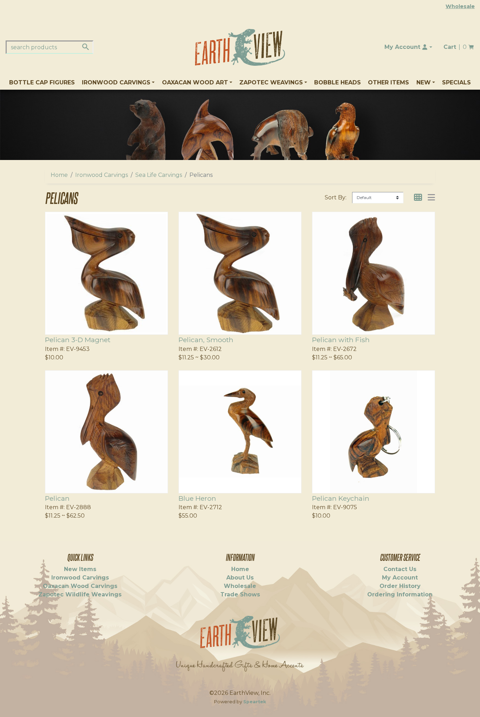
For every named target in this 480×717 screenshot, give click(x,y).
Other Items (388, 82)
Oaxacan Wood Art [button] (195, 82)
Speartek (254, 701)
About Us (240, 577)
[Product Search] (85, 46)
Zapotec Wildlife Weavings (80, 594)
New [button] (423, 82)
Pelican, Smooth (206, 339)
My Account (400, 577)
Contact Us (399, 569)
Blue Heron (197, 498)
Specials (456, 82)
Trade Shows (240, 594)
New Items (80, 569)
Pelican (57, 498)
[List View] (431, 197)
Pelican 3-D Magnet (77, 339)
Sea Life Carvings (158, 175)
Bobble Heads (337, 82)
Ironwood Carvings (101, 175)
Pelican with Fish (341, 339)
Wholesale (460, 6)
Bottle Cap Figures (42, 82)
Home (59, 175)
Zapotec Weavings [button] (271, 82)
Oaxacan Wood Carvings (80, 586)
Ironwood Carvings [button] (116, 82)
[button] (408, 47)
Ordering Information (400, 594)
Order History (400, 586)
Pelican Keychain (340, 498)
